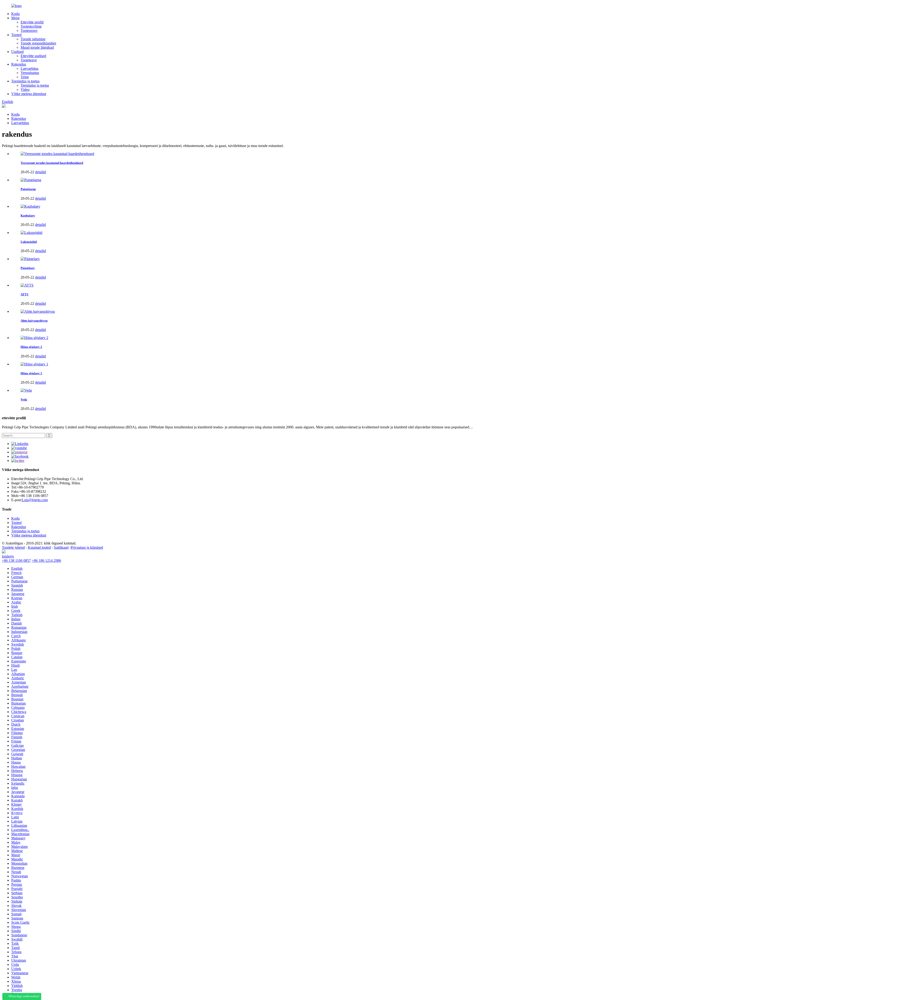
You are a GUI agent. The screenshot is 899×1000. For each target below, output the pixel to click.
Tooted (16, 35)
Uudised (17, 52)
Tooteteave (29, 60)
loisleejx (8, 556)
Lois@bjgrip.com (35, 500)
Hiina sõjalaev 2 (31, 347)
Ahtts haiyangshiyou (34, 320)
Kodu (15, 14)
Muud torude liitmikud (37, 47)
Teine (25, 77)
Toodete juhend (13, 547)
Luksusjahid (29, 241)
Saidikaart (61, 547)
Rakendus (18, 64)
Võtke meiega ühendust (28, 94)
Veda (24, 399)
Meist (15, 18)
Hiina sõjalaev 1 (31, 373)
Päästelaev (28, 268)
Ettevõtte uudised (33, 56)
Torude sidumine (33, 39)
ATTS (24, 294)
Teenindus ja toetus (25, 81)
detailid (40, 172)
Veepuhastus (30, 73)
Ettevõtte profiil (32, 22)
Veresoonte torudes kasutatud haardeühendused (52, 163)
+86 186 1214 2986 (46, 560)
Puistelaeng (28, 189)
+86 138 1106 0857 (16, 560)
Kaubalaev (28, 215)
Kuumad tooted (39, 547)
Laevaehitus (29, 68)
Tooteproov (29, 31)
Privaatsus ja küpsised (87, 547)
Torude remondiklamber (38, 43)
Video (25, 90)
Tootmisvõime (31, 26)
